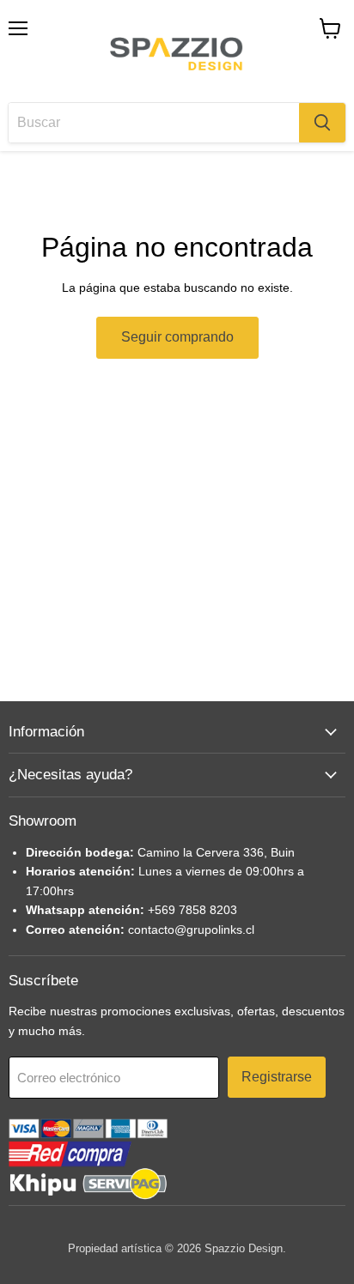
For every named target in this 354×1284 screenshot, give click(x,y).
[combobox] (154, 122)
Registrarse (276, 1076)
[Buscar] (322, 122)
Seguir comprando (177, 337)
